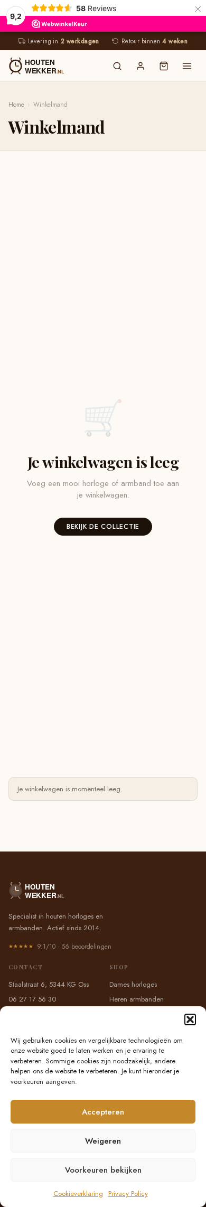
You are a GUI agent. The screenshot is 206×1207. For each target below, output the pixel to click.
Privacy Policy (128, 1194)
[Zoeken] (117, 66)
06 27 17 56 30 (32, 999)
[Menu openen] (187, 66)
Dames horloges (133, 984)
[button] (190, 1019)
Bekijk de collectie (103, 526)
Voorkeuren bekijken (103, 1170)
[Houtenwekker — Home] (53, 66)
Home (16, 104)
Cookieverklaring (78, 1194)
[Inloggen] (140, 66)
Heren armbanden (136, 999)
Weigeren (103, 1141)
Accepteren (103, 1112)
